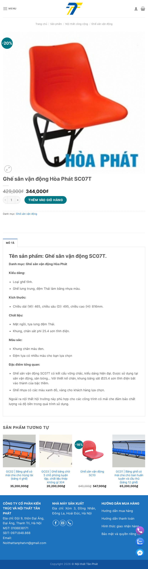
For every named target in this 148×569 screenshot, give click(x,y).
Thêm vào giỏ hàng (45, 200)
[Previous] (3, 464)
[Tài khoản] (136, 8)
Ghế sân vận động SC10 (92, 473)
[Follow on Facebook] (56, 523)
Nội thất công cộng (76, 23)
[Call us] (69, 523)
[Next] (145, 464)
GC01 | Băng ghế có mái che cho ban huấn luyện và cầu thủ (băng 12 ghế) (128, 477)
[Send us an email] (63, 523)
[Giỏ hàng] (143, 8)
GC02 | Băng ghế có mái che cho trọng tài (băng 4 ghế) (19, 475)
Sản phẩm (56, 23)
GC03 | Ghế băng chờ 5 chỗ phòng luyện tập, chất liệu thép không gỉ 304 (55, 477)
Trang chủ (41, 23)
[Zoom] (8, 169)
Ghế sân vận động (102, 23)
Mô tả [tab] (10, 242)
